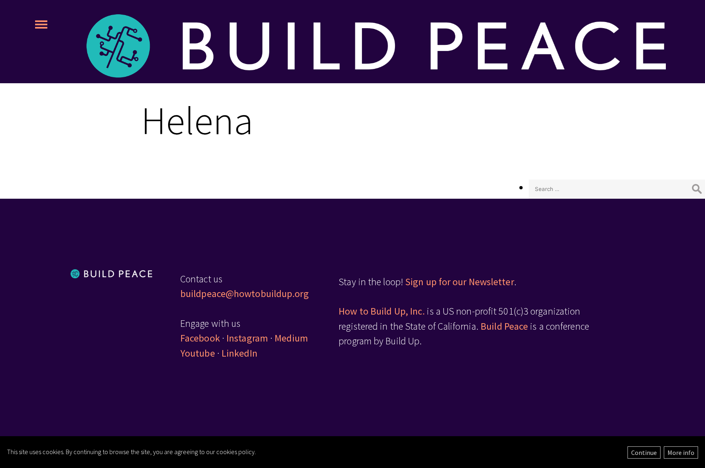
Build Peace (504, 326)
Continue (644, 452)
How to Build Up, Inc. (382, 311)
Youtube (197, 353)
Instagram (247, 338)
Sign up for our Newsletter (459, 281)
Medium (291, 338)
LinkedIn (239, 353)
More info (680, 452)
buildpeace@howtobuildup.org (244, 293)
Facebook (200, 338)
